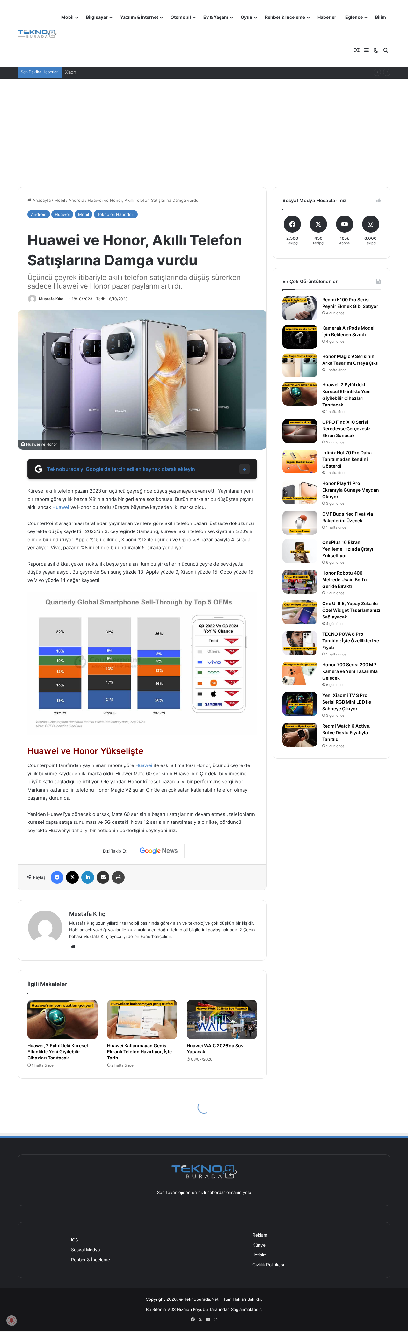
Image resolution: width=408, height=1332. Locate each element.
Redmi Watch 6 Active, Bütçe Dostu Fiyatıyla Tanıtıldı (346, 732)
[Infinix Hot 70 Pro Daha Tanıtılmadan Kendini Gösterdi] (299, 461)
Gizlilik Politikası (268, 1264)
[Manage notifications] (11, 1320)
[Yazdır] (118, 877)
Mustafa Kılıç (51, 298)
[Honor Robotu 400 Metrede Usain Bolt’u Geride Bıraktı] (299, 582)
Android (76, 200)
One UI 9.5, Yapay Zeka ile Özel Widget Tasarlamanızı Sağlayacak (351, 610)
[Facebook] (57, 877)
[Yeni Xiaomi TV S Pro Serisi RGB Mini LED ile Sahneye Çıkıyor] (299, 704)
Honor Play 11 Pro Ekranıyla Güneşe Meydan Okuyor (350, 489)
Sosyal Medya (85, 1249)
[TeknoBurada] (37, 34)
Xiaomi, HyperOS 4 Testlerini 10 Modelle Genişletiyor (117, 72)
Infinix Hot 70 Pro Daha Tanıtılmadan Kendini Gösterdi (347, 459)
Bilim (380, 17)
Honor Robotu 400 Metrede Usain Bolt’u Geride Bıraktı (344, 579)
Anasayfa (41, 200)
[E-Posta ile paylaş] (103, 877)
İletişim (259, 1254)
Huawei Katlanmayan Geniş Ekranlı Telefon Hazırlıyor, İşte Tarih (139, 1051)
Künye (259, 1245)
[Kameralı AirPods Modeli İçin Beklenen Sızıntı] (299, 337)
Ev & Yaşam (215, 17)
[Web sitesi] (73, 947)
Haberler (326, 17)
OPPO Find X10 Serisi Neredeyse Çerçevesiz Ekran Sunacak (346, 428)
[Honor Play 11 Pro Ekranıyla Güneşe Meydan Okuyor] (299, 492)
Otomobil (181, 17)
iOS (74, 1239)
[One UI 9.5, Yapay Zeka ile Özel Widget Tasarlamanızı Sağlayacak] (299, 612)
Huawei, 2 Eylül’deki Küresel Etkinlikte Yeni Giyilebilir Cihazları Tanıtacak (57, 1051)
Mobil (67, 17)
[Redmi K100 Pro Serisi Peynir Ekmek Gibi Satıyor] (299, 308)
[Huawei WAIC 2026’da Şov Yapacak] (222, 1019)
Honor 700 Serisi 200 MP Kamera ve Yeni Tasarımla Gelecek (350, 671)
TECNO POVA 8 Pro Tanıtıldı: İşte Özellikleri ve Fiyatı (350, 640)
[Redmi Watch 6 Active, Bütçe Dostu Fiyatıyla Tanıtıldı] (299, 735)
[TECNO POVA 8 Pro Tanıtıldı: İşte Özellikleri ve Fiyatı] (299, 643)
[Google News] (159, 851)
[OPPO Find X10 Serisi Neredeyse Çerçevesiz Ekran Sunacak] (299, 431)
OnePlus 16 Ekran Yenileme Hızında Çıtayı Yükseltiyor (347, 548)
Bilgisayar (97, 17)
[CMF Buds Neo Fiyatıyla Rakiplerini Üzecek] (299, 523)
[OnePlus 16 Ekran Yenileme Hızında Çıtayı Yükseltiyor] (299, 551)
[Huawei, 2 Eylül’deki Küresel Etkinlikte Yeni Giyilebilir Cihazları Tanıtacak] (62, 1019)
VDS (171, 1309)
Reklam (259, 1235)
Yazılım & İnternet (139, 17)
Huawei (62, 214)
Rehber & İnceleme (285, 17)
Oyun (246, 17)
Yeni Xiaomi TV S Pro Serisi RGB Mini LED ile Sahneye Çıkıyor (346, 701)
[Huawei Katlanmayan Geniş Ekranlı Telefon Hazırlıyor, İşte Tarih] (142, 1019)
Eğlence (354, 17)
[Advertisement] (204, 133)
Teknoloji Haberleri (115, 214)
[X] (72, 877)
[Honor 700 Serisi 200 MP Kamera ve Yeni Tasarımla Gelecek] (299, 673)
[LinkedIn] (87, 877)
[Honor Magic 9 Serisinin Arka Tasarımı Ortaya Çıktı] (299, 365)
